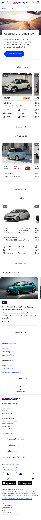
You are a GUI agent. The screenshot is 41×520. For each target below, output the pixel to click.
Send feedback (10, 470)
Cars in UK (5, 348)
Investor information (8, 418)
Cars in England (7, 352)
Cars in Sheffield (8, 355)
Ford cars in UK (7, 369)
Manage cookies (7, 433)
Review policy (6, 426)
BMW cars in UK (8, 365)
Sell (8, 4)
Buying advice (13, 445)
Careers (4, 416)
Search (38, 4)
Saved (33, 4)
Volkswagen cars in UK (10, 372)
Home (4, 8)
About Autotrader (7, 413)
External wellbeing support (10, 429)
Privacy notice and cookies (10, 421)
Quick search (12, 451)
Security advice (6, 408)
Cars (9, 8)
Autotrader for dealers (16, 457)
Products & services (15, 439)
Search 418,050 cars (14, 54)
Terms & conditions (7, 423)
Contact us (5, 410)
